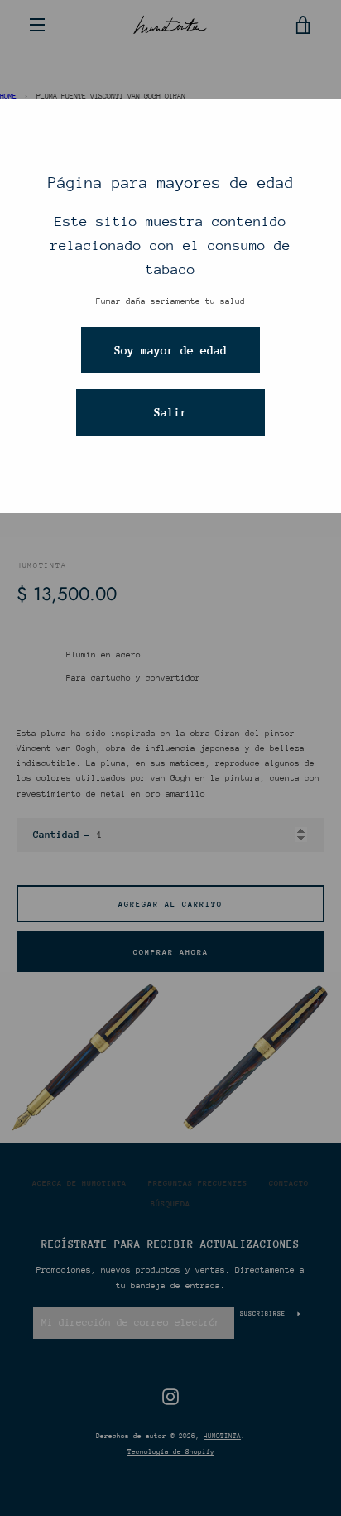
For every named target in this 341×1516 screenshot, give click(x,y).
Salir (170, 412)
